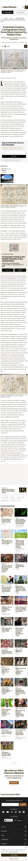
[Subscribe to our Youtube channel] (7, 812)
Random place (21, 12)
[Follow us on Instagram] (16, 812)
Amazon (8, 270)
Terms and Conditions (16, 160)
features (13, 500)
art (19, 500)
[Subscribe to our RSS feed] (23, 812)
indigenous (5, 500)
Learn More (14, 782)
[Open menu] (26, 6)
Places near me (8, 12)
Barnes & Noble (20, 270)
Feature (11, 18)
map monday (5, 497)
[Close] (26, 847)
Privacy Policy (8, 160)
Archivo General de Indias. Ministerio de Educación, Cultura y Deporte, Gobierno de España (13, 71)
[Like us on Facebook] (3, 812)
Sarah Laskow (6, 42)
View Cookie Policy (13, 852)
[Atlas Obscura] (9, 7)
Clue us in (22, 215)
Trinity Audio (8, 78)
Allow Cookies (14, 855)
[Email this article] (5, 46)
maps (12, 497)
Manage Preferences (14, 858)
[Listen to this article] (8, 46)
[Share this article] (2, 46)
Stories (5, 18)
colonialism (20, 497)
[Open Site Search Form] (23, 7)
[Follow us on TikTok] (12, 812)
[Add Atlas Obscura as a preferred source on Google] (25, 46)
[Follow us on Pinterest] (20, 812)
